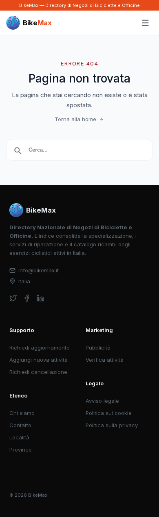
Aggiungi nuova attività (38, 359)
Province (20, 449)
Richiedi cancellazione (38, 372)
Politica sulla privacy (112, 425)
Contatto (20, 425)
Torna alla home (75, 119)
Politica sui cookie (109, 413)
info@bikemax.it (38, 270)
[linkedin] (40, 298)
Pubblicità (98, 347)
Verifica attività (105, 359)
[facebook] (27, 298)
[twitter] (13, 298)
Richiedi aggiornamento (39, 347)
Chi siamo (22, 413)
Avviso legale (102, 401)
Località (19, 437)
